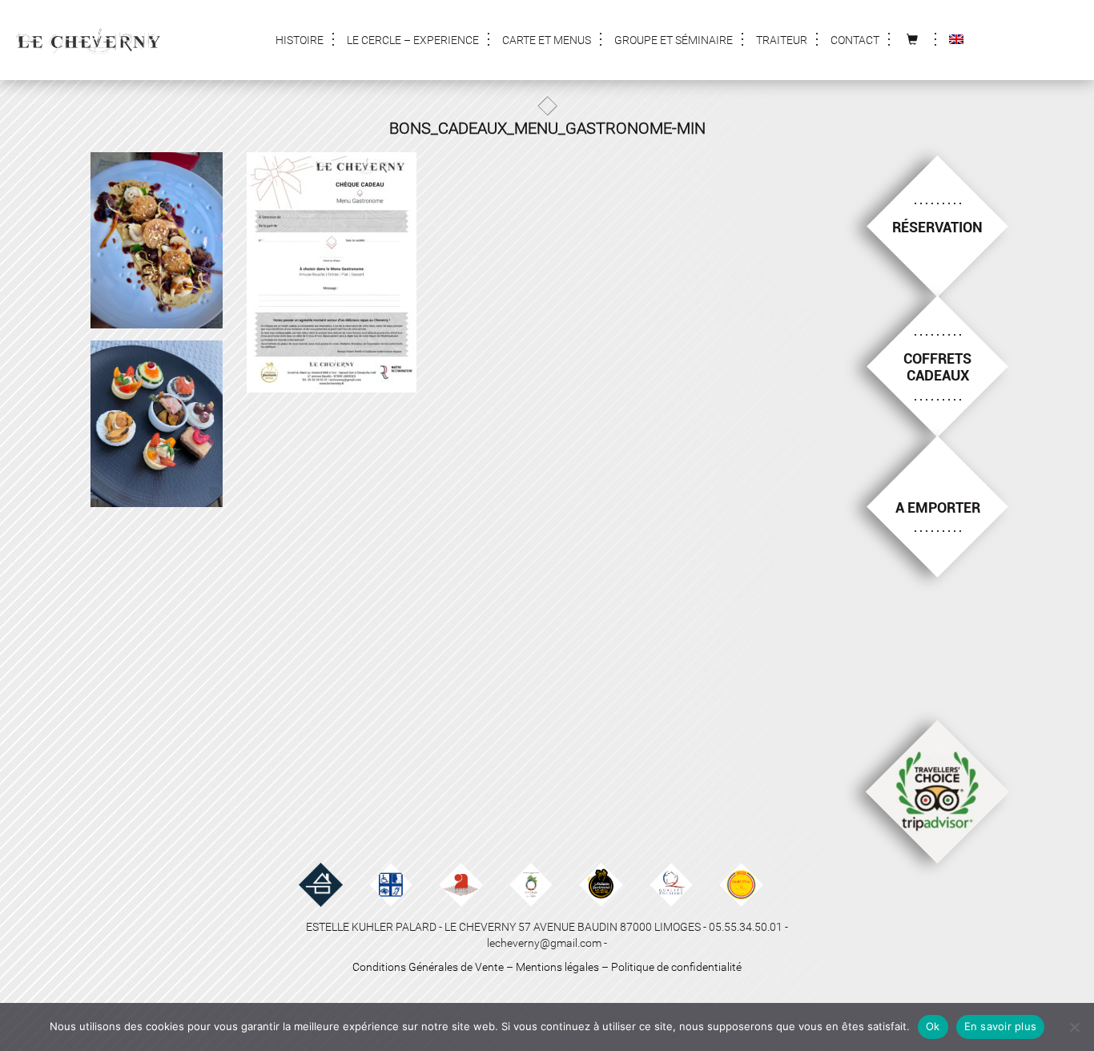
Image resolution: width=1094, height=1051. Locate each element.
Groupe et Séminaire (673, 40)
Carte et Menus (546, 40)
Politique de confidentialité (676, 966)
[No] (1074, 1027)
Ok (933, 1026)
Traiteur (781, 40)
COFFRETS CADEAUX (937, 367)
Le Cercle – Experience (413, 40)
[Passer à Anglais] (956, 40)
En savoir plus (1000, 1026)
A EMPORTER (937, 507)
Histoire (300, 40)
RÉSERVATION (937, 227)
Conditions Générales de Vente (428, 966)
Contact (855, 40)
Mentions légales (557, 966)
